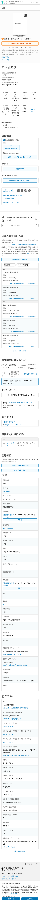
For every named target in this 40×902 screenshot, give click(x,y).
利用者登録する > (6, 57)
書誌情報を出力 (9, 198)
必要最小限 (11, 899)
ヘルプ (28, 253)
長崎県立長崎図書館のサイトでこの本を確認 (22, 346)
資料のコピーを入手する (8, 879)
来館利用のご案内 (29, 374)
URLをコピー (11, 191)
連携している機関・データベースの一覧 (24, 244)
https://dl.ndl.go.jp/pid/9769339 (14, 718)
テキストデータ (8, 734)
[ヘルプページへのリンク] (22, 36)
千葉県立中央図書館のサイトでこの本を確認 (22, 283)
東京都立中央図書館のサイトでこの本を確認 (22, 298)
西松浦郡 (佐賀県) (8, 515)
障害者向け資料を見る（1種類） (20, 180)
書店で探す (20, 169)
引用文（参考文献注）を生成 (13, 195)
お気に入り (5, 191)
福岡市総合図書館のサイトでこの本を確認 (22, 316)
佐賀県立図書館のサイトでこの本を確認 (23, 331)
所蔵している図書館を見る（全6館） (20, 157)
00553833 (6, 517)
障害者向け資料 (8, 726)
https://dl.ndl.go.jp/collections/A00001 (16, 755)
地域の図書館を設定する (19, 259)
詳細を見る (33, 110)
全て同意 (30, 899)
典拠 (19, 520)
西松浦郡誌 (6, 491)
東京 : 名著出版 (8, 528)
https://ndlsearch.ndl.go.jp (12, 654)
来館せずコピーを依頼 (11, 148)
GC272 (5, 604)
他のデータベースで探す (12, 202)
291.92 (5, 596)
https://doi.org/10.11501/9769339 (14, 708)
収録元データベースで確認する (21, 43)
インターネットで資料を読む (9, 876)
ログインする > (5, 60)
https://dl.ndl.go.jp (9, 847)
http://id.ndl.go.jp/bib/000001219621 (15, 665)
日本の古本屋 (8, 422)
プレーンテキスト (10, 444)
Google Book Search (11, 424)
